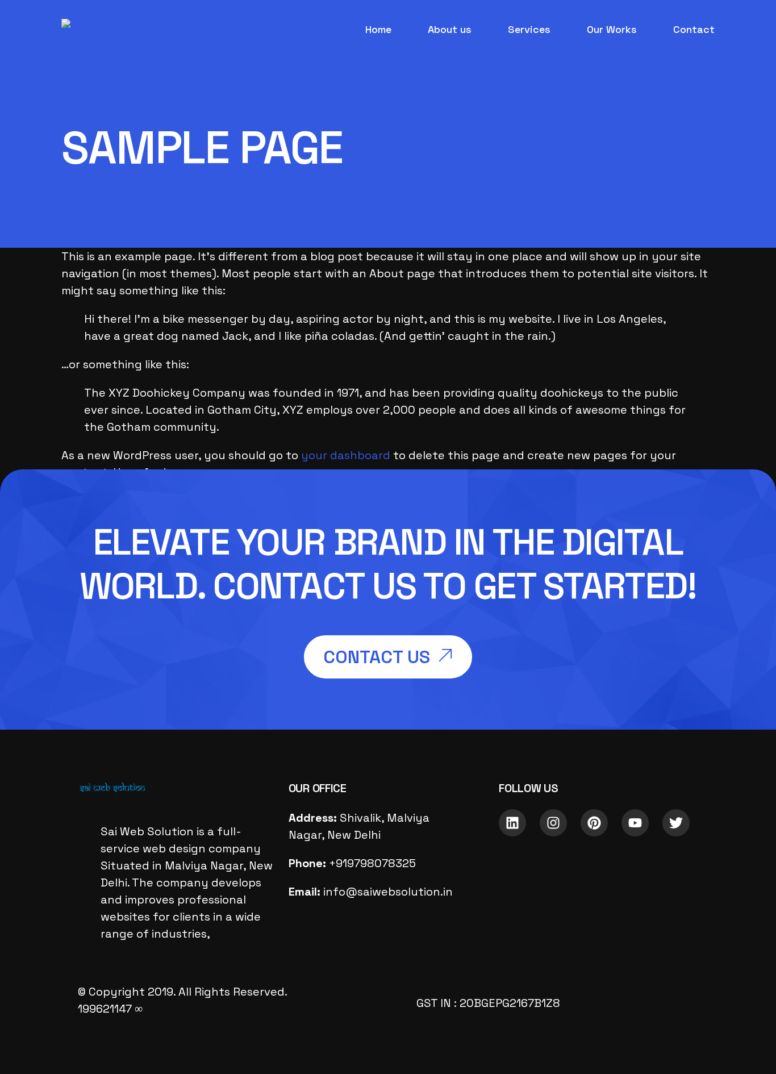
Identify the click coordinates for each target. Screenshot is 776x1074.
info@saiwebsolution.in (388, 891)
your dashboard (345, 455)
